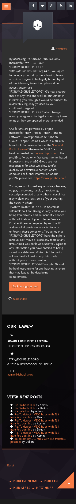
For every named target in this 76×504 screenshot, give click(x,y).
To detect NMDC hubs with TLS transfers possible (38, 440)
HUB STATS (21, 488)
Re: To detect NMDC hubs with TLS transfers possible (34, 416)
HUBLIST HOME (25, 481)
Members (61, 48)
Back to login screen (25, 286)
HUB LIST (51, 481)
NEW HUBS (44, 488)
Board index (20, 299)
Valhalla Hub (22, 411)
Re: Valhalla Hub (25, 405)
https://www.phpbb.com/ (49, 178)
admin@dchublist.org (20, 375)
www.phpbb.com (47, 153)
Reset (10, 465)
